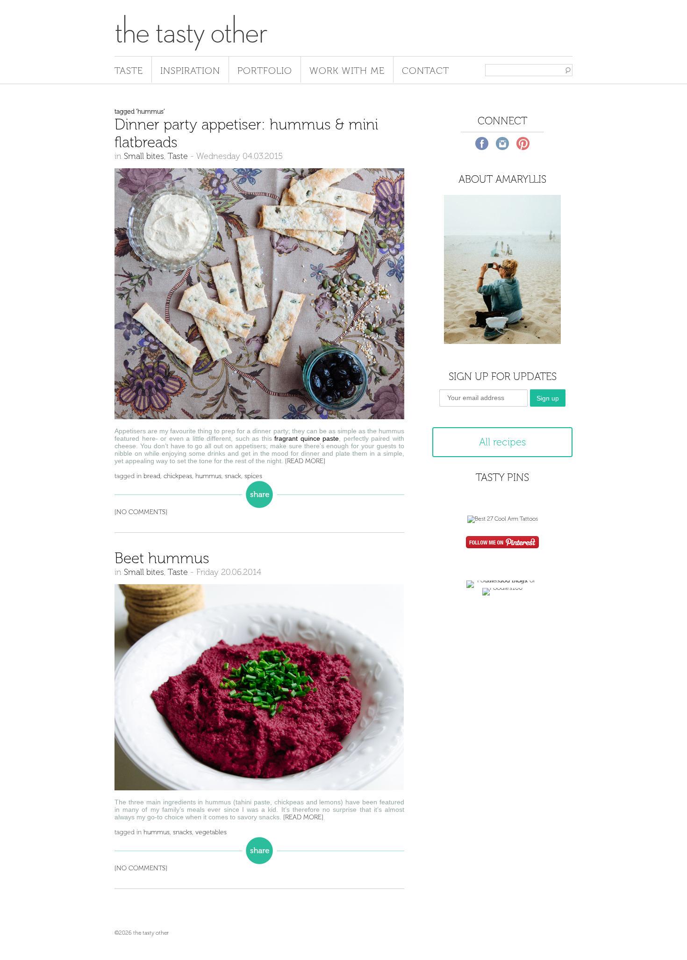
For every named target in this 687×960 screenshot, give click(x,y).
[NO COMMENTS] (140, 512)
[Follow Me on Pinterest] (502, 543)
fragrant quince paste (306, 438)
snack (233, 476)
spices (253, 476)
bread (151, 476)
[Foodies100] (502, 588)
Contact (425, 70)
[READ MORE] (305, 461)
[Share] (259, 494)
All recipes (502, 442)
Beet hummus (161, 558)
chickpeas (178, 476)
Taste (128, 70)
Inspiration (190, 70)
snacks (182, 832)
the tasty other (190, 31)
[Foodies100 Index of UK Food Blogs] (502, 580)
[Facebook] (481, 143)
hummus (208, 476)
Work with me (347, 70)
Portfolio (264, 70)
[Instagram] (502, 143)
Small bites (144, 156)
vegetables (211, 832)
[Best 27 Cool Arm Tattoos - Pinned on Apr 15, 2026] (502, 519)
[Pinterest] (523, 143)
